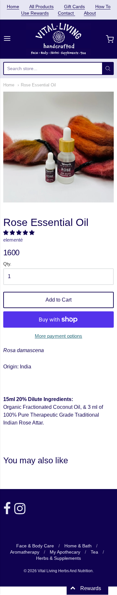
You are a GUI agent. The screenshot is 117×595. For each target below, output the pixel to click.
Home (13, 6)
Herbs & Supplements (58, 558)
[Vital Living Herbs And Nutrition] (58, 39)
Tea (94, 552)
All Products (41, 6)
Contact (66, 13)
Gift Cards (74, 6)
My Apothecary (65, 552)
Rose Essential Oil (38, 84)
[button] (19, 232)
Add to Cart (59, 300)
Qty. (7, 263)
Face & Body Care (35, 545)
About (90, 13)
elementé (13, 240)
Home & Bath (78, 545)
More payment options (58, 336)
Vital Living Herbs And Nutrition (65, 571)
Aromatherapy (24, 552)
